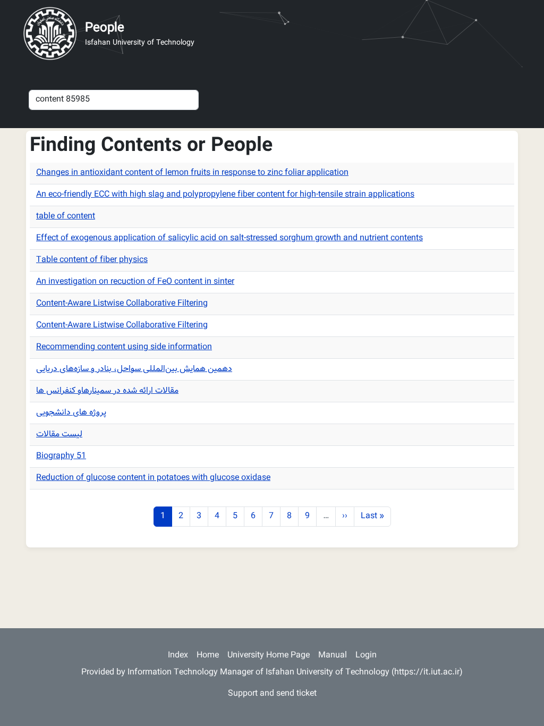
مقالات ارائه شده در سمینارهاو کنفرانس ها (107, 391)
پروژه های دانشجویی (71, 412)
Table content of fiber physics (92, 260)
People (104, 28)
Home (208, 655)
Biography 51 (61, 456)
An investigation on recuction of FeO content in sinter (135, 282)
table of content (65, 216)
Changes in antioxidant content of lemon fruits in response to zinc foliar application (192, 173)
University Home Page (268, 655)
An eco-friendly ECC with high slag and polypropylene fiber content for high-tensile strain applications (225, 194)
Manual (332, 655)
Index (178, 655)
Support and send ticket (272, 693)
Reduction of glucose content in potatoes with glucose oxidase (153, 478)
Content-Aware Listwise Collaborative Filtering (122, 303)
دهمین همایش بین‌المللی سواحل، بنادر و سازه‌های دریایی (134, 369)
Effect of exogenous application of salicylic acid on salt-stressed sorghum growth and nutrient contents (229, 238)
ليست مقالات (59, 434)
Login (366, 655)
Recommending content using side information (124, 347)
